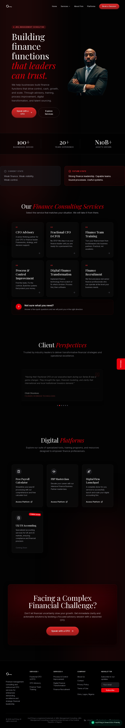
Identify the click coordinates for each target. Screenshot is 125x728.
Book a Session (109, 6)
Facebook (102, 717)
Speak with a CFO (22, 112)
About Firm (78, 6)
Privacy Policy (83, 681)
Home (54, 6)
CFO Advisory (35, 680)
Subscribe (110, 687)
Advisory (121, 364)
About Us (81, 673)
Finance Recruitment (61, 686)
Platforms (91, 6)
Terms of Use (82, 685)
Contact (80, 677)
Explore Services (49, 112)
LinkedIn (90, 717)
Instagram (115, 717)
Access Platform (23, 499)
